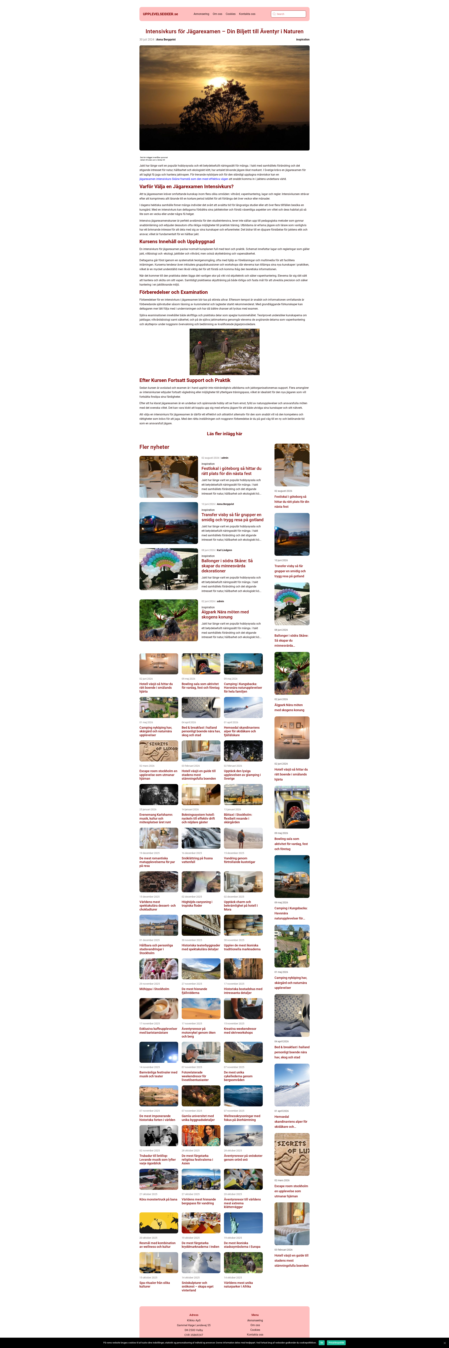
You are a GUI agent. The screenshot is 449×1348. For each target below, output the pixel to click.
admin (224, 457)
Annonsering (201, 14)
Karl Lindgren (224, 550)
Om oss (217, 14)
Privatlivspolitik (336, 1343)
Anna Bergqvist (166, 39)
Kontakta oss (247, 14)
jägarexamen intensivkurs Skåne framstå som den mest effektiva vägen (183, 179)
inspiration (303, 39)
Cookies (231, 14)
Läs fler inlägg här (224, 433)
